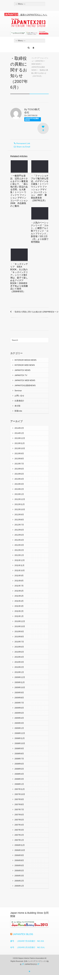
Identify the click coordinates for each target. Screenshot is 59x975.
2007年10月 (20, 794)
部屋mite (18, 411)
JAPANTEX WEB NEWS (25, 380)
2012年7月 (19, 525)
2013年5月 (19, 474)
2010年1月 (19, 672)
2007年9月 (19, 799)
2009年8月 (19, 698)
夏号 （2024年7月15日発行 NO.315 (27, 941)
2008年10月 (20, 743)
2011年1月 (19, 616)
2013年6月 (19, 469)
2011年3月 (19, 606)
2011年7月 (19, 586)
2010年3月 (19, 662)
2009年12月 (20, 677)
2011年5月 (19, 596)
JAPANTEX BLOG (23, 934)
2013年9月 (19, 453)
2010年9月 (19, 631)
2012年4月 (19, 540)
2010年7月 (19, 642)
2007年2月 (19, 835)
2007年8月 (19, 804)
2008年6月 (19, 764)
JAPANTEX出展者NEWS (32, 119)
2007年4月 (19, 825)
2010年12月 (20, 621)
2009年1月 (19, 728)
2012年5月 (19, 535)
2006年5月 (19, 870)
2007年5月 (19, 820)
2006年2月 (19, 881)
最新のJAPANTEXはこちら (32, 15)
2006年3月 (19, 876)
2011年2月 (19, 611)
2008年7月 (19, 759)
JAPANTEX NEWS (22, 370)
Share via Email (23, 147)
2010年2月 (19, 667)
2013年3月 (19, 484)
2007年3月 (19, 830)
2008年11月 (20, 738)
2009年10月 (20, 687)
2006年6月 (19, 865)
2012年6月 (19, 530)
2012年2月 (19, 550)
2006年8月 (19, 860)
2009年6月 (19, 708)
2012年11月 (20, 504)
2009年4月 (19, 718)
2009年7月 (19, 703)
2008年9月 (19, 748)
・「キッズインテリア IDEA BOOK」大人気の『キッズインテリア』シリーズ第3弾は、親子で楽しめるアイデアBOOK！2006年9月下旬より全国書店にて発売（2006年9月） (19, 278)
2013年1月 (19, 494)
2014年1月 (19, 433)
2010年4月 (19, 657)
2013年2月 (19, 489)
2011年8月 (19, 581)
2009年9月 (19, 692)
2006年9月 (19, 855)
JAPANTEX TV (21, 375)
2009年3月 (19, 723)
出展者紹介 (19, 401)
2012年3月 (19, 545)
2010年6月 (19, 647)
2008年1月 (19, 784)
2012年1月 (19, 555)
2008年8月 (19, 753)
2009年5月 (19, 713)
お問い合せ (19, 396)
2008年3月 (19, 779)
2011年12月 (20, 560)
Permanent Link (23, 143)
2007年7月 (19, 809)
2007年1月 (19, 840)
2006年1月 (19, 886)
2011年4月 (19, 601)
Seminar (18, 390)
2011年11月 (19, 565)
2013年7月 (19, 464)
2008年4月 (19, 774)
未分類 (17, 406)
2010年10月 (20, 626)
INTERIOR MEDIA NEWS (25, 360)
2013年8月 (19, 458)
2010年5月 (19, 652)
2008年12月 (20, 733)
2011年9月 (19, 575)
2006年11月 (20, 845)
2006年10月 (20, 850)
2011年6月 (19, 591)
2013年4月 (19, 479)
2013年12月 (20, 438)
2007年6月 (19, 814)
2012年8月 (19, 519)
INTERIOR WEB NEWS (25, 365)
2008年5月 (19, 769)
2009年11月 (20, 682)
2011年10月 (20, 570)
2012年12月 (20, 499)
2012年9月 (19, 514)
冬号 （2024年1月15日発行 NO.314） (28, 947)
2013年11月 (20, 443)
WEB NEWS (35, 64)
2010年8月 (19, 636)
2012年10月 (20, 509)
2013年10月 (20, 448)
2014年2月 (19, 428)
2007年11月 (20, 789)
